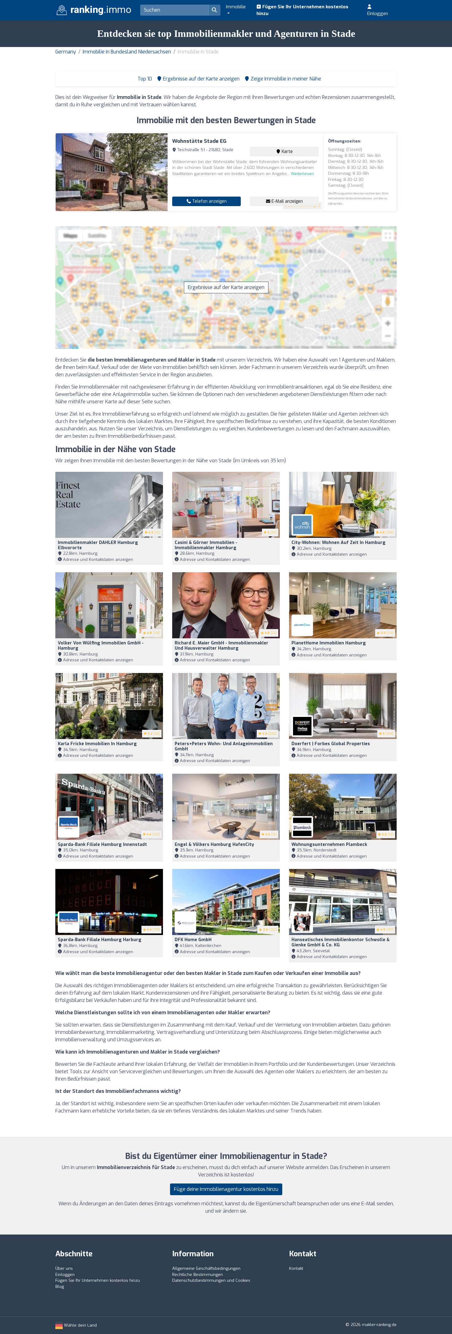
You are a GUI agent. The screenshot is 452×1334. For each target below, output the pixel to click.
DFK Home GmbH (193, 940)
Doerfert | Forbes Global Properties (330, 744)
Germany (65, 52)
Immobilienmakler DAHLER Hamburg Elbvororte (98, 545)
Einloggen (377, 13)
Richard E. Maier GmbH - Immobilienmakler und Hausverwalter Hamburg (221, 645)
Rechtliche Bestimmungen (197, 1274)
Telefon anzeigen (209, 201)
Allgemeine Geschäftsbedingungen (206, 1268)
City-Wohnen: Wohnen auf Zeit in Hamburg (338, 543)
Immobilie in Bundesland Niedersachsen (127, 52)
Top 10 (144, 79)
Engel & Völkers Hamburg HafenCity (214, 844)
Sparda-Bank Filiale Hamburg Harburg (99, 940)
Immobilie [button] (236, 7)
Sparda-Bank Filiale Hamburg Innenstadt (102, 844)
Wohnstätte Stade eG (199, 141)
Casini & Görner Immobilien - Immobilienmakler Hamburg (206, 545)
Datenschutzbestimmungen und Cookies (211, 1280)
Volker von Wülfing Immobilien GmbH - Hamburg (101, 645)
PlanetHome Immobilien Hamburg (328, 643)
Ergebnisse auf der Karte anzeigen (226, 287)
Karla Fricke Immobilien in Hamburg (97, 744)
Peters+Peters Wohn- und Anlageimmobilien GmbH (224, 746)
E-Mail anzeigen (286, 201)
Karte (286, 152)
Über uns (64, 1268)
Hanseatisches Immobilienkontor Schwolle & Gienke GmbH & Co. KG (340, 942)
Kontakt (296, 1268)
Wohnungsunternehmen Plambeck (329, 844)
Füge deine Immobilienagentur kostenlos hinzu (226, 1189)
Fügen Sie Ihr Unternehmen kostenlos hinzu (302, 10)
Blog (59, 1286)
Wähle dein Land (80, 1325)
